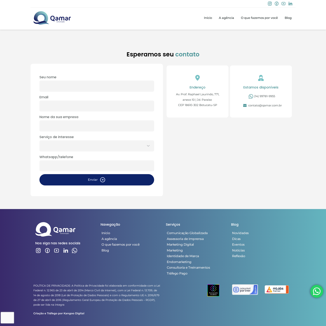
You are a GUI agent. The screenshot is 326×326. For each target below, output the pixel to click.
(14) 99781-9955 (264, 96)
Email (43, 97)
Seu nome (47, 77)
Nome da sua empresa (58, 117)
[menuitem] (208, 18)
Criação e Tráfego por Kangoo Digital (58, 313)
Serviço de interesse (56, 137)
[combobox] (96, 145)
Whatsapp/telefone (56, 157)
